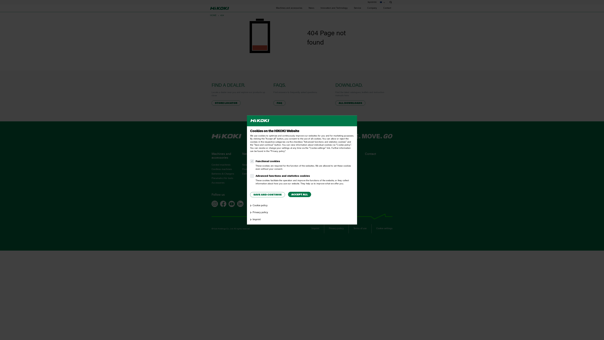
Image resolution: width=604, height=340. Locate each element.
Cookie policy (260, 205)
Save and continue (267, 195)
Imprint (257, 219)
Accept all (299, 194)
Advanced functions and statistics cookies (283, 176)
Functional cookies (268, 161)
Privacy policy (260, 212)
